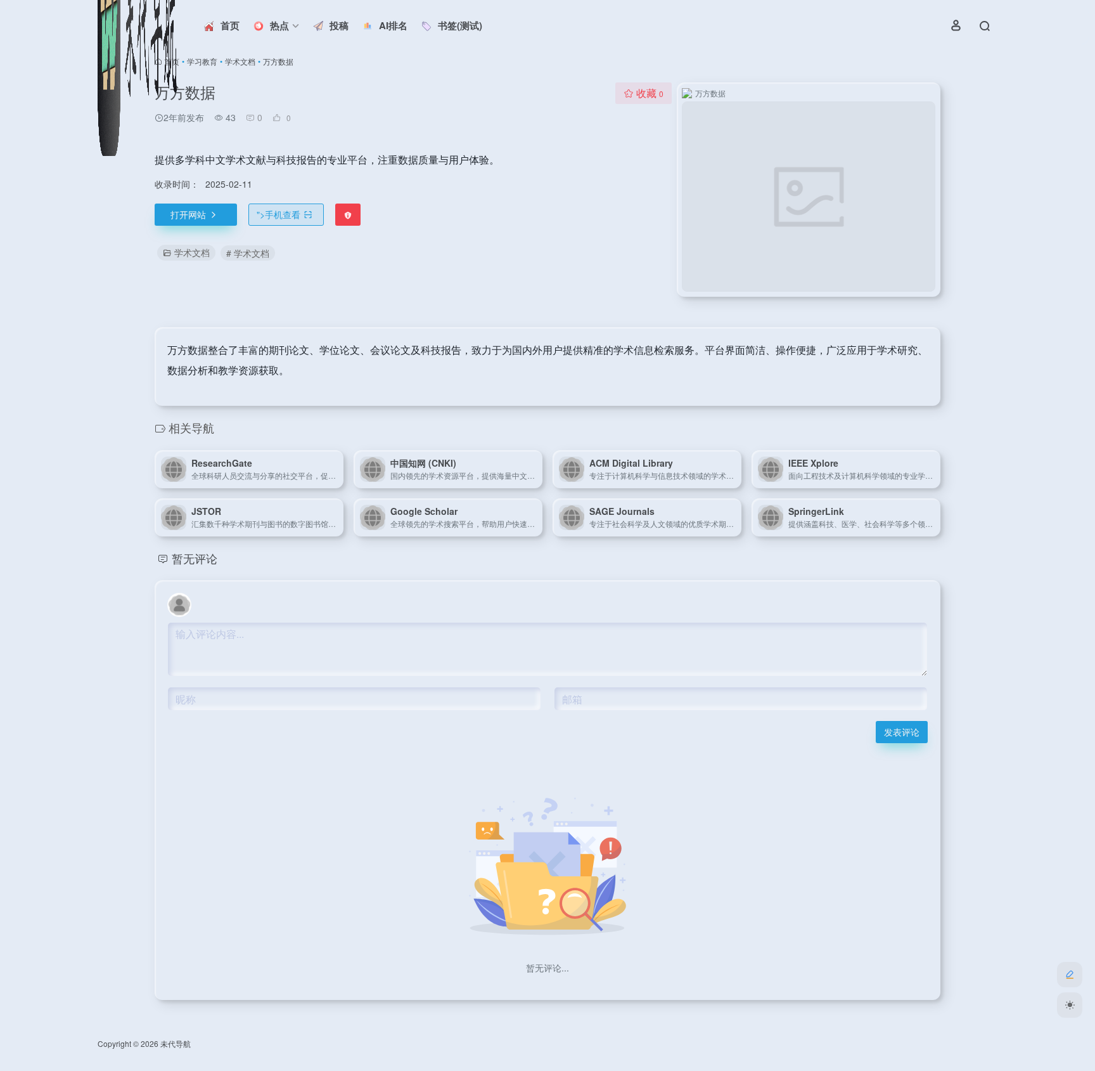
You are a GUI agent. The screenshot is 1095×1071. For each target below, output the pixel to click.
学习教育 (202, 61)
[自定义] (1069, 974)
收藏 (649, 93)
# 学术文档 (247, 253)
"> (278, 214)
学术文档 (240, 61)
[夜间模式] (1069, 1005)
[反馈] (348, 215)
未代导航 (175, 1043)
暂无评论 (194, 558)
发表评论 (901, 731)
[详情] (336, 469)
